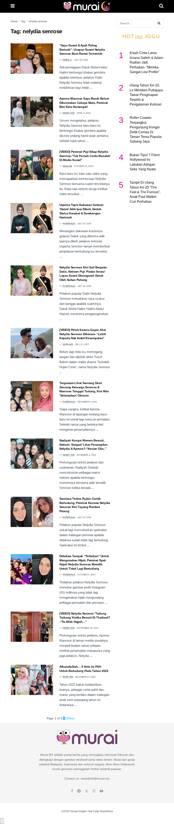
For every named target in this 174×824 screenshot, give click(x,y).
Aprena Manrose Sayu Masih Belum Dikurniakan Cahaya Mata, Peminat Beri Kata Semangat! (84, 102)
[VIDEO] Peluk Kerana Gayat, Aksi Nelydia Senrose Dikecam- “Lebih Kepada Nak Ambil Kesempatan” (82, 334)
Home (14, 21)
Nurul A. (67, 60)
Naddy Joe (68, 113)
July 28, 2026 (81, 60)
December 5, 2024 (87, 402)
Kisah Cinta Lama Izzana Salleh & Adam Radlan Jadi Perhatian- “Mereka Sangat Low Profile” (146, 62)
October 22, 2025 (83, 166)
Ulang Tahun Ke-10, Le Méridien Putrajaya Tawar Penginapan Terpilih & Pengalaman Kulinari (146, 94)
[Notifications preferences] (1, 821)
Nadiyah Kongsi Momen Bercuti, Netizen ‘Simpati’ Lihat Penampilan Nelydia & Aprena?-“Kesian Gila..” (83, 444)
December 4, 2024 (86, 455)
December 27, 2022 (85, 677)
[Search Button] (161, 6)
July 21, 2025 (82, 344)
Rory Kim (68, 677)
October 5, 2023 (86, 574)
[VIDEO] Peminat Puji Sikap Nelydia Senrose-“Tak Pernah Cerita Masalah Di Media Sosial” (84, 156)
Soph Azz (68, 344)
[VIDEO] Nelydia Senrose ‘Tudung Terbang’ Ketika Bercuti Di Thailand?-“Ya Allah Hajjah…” (84, 617)
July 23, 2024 (84, 517)
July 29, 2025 (84, 223)
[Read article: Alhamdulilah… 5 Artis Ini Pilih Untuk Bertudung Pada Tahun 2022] (32, 680)
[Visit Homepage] (87, 6)
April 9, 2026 (83, 113)
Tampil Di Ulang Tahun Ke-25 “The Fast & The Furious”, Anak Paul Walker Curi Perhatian (145, 192)
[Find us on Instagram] (94, 791)
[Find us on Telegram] (79, 791)
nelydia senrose (38, 21)
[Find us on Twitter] (86, 791)
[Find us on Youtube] (101, 791)
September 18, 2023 (87, 628)
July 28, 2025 (84, 286)
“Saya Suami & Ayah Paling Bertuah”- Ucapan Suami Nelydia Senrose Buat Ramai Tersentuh (82, 49)
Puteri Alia (69, 223)
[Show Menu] (13, 6)
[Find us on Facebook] (72, 791)
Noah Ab (67, 166)
